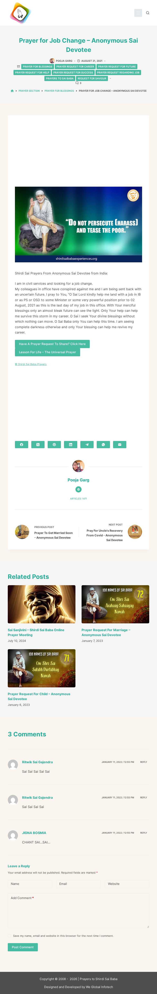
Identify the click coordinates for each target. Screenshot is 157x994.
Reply (143, 762)
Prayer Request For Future (117, 66)
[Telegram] (87, 444)
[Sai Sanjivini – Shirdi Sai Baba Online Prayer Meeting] (41, 604)
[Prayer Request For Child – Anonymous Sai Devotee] (41, 668)
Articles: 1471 (78, 498)
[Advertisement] (78, 153)
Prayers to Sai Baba (60, 78)
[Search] (147, 12)
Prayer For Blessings (37, 66)
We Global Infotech (99, 987)
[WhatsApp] (103, 444)
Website (114, 884)
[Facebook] (21, 444)
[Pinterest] (54, 444)
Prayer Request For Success (73, 72)
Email (63, 884)
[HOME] (12, 91)
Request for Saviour (92, 78)
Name (15, 884)
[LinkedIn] (70, 444)
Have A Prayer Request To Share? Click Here (52, 344)
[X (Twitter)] (38, 444)
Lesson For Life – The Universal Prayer (47, 352)
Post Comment (23, 947)
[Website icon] (78, 489)
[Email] (119, 444)
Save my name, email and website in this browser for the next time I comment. (63, 935)
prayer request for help (32, 72)
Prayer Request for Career (75, 66)
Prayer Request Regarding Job (118, 72)
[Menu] (138, 13)
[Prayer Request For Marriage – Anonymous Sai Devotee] (115, 604)
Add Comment (22, 898)
